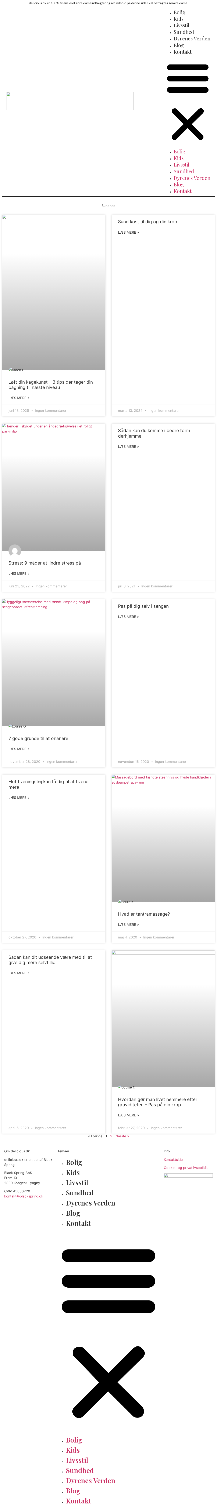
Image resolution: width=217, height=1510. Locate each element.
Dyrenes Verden (192, 38)
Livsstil (181, 25)
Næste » (122, 1136)
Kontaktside (173, 1159)
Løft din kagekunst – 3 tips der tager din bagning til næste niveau (50, 384)
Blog (179, 45)
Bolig (179, 12)
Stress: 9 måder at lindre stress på (44, 563)
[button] (187, 101)
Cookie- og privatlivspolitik (186, 1168)
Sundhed (184, 31)
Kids (179, 18)
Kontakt (183, 51)
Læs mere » (18, 398)
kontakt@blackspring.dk (23, 1196)
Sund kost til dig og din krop (147, 221)
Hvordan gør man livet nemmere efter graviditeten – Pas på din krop (157, 1102)
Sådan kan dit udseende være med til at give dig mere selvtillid (50, 960)
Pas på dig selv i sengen (143, 606)
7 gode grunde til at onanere (38, 738)
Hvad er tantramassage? (144, 914)
